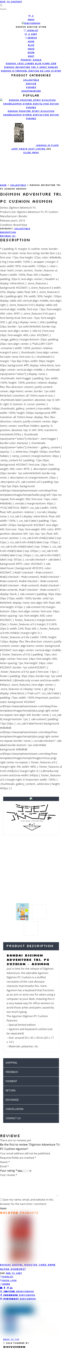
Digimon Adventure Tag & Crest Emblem (31, 67)
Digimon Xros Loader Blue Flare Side (31, 63)
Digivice (31, 84)
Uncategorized (31, 91)
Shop (31, 56)
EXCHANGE (12, 1099)
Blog (31, 45)
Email (4, 1166)
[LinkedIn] (11, 1288)
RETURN (10, 1090)
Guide (31, 52)
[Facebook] (5, 1288)
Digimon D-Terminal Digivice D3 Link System (31, 71)
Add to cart (14, 1273)
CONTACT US (13, 1118)
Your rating (8, 1170)
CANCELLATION (14, 1109)
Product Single (31, 60)
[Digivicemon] (31, 23)
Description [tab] (8, 232)
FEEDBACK (12, 1072)
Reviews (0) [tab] (8, 236)
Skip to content (11, 2)
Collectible (31, 80)
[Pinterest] (8, 1288)
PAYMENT (11, 1081)
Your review (8, 1175)
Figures (31, 87)
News (31, 49)
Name (5, 1162)
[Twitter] (1, 1288)
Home (31, 41)
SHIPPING (11, 1062)
